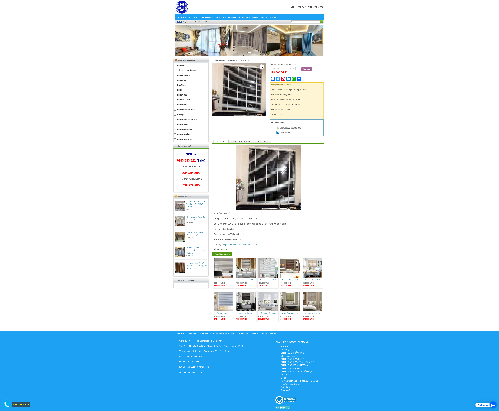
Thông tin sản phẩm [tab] (241, 142)
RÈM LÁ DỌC (182, 95)
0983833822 (315, 7)
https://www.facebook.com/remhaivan (240, 245)
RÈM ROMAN (182, 105)
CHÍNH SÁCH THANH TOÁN (294, 365)
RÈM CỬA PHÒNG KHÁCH (187, 110)
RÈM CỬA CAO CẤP (184, 139)
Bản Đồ (273, 17)
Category (285, 350)
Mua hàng (306, 69)
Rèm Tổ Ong (181, 85)
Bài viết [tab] (220, 142)
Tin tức (255, 17)
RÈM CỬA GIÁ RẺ (184, 134)
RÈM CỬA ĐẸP (182, 125)
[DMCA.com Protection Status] (282, 407)
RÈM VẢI (180, 65)
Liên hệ (264, 17)
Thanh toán (286, 390)
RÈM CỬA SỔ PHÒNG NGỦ (187, 120)
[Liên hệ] (6, 404)
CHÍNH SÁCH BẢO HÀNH (293, 353)
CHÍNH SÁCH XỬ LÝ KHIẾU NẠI (296, 371)
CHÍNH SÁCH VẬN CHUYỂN (294, 368)
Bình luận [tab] (262, 142)
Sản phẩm (193, 17)
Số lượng (290, 68)
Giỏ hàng (285, 375)
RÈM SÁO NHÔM (228, 60)
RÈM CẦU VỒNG (183, 75)
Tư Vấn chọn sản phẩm (226, 17)
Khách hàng (244, 17)
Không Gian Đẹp (207, 17)
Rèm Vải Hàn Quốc (189, 70)
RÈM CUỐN (181, 80)
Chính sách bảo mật (290, 356)
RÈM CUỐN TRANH (184, 129)
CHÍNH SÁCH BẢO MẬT (292, 359)
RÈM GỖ (180, 90)
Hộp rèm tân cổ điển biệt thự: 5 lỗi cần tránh (199, 22)
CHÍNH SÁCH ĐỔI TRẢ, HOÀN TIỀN (298, 362)
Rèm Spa (180, 115)
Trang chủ (181, 17)
